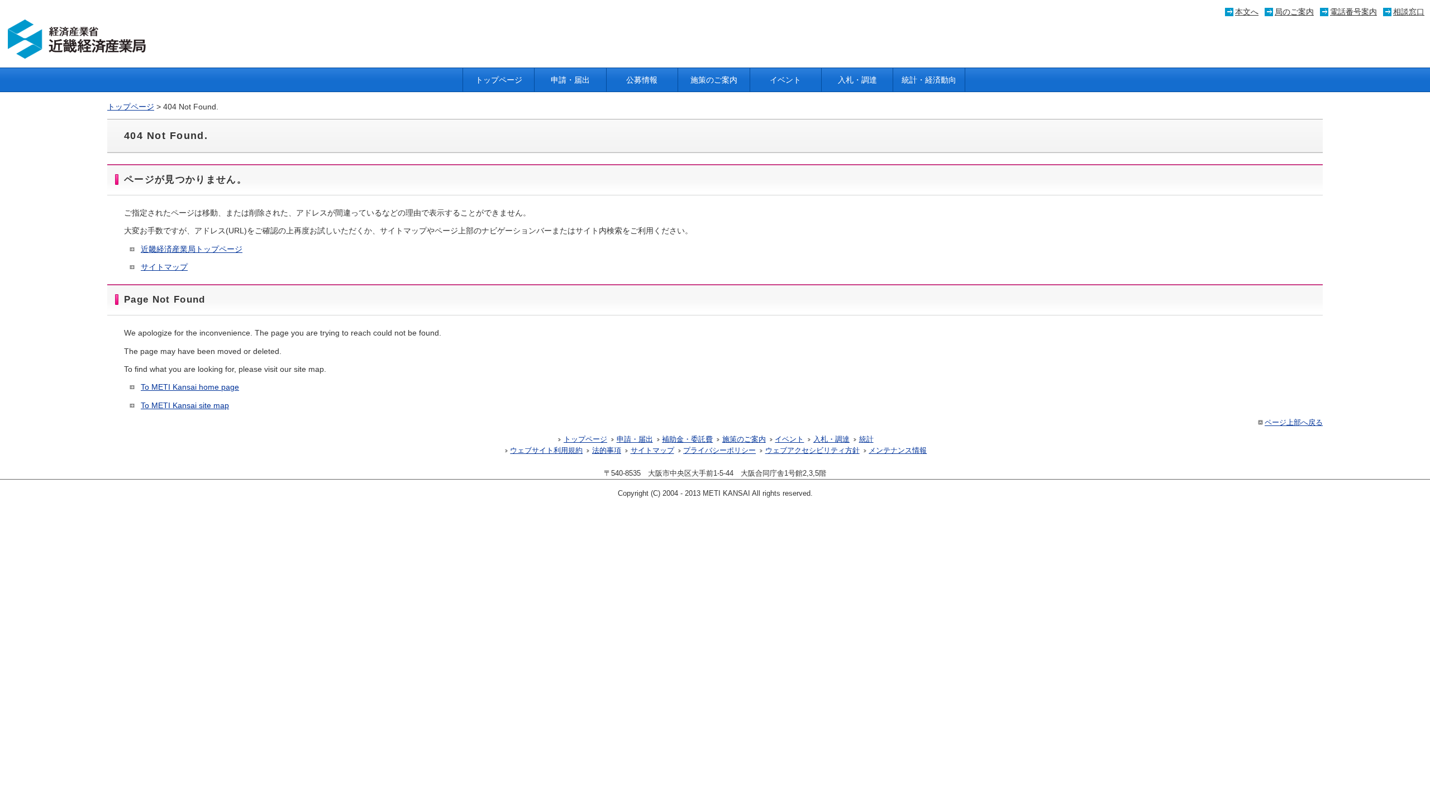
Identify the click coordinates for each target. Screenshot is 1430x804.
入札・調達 (857, 79)
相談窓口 (1408, 11)
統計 (866, 439)
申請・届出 (570, 79)
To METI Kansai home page (190, 386)
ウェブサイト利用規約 (546, 450)
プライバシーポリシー (719, 450)
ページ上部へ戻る (1294, 423)
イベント (785, 79)
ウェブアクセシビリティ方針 (812, 450)
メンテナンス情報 (898, 450)
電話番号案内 (1353, 11)
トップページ (498, 79)
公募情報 (641, 79)
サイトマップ (164, 266)
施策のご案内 (713, 79)
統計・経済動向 (929, 79)
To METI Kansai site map (185, 405)
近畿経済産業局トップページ (191, 249)
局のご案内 (1294, 11)
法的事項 (606, 450)
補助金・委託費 (687, 439)
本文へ (1247, 11)
